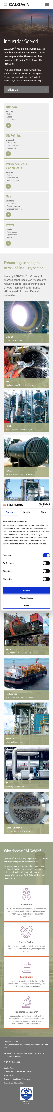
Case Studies (26, 977)
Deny (26, 605)
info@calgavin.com (16, 1056)
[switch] (46, 563)
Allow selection (26, 598)
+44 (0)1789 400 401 (15, 1053)
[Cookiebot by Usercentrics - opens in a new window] (39, 505)
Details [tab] (26, 512)
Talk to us (12, 89)
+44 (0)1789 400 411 (36, 1053)
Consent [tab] (9, 512)
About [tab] (43, 512)
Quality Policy (9, 1068)
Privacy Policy (9, 1075)
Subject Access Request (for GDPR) (17, 1072)
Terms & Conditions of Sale (14, 1083)
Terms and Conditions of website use (18, 1079)
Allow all (26, 590)
